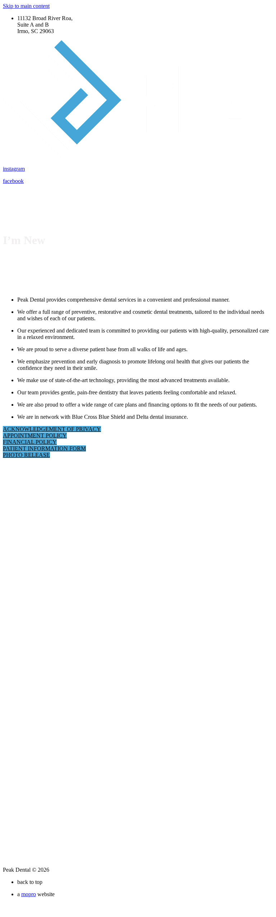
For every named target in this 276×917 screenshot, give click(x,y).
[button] (52, 429)
